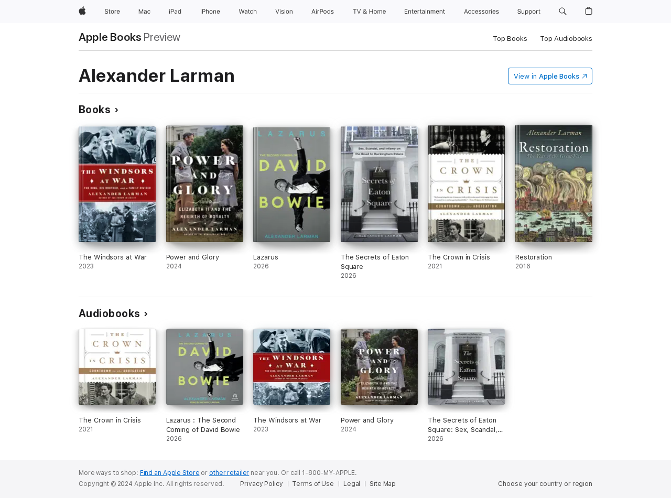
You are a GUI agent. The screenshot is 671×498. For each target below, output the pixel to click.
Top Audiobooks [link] (566, 38)
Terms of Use (313, 484)
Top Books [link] (510, 38)
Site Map (383, 484)
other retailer (229, 473)
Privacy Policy (261, 484)
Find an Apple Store (170, 473)
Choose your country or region (545, 484)
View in (546, 76)
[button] (563, 11)
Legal (351, 484)
